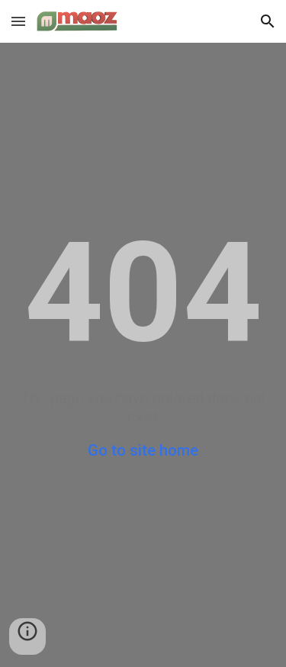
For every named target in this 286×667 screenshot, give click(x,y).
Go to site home (143, 450)
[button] (18, 21)
